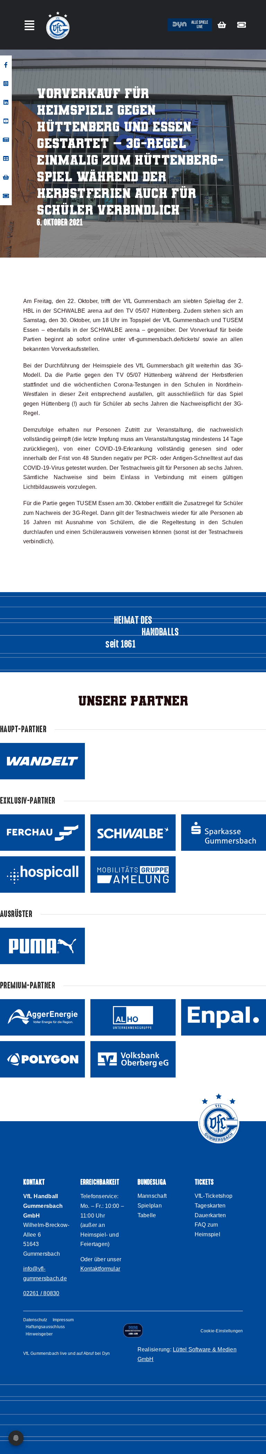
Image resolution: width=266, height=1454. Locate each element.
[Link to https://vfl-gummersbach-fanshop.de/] (222, 25)
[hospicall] (42, 874)
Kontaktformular (100, 1269)
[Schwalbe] (132, 832)
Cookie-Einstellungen (222, 1330)
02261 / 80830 (41, 1293)
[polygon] (42, 1059)
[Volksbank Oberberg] (132, 1059)
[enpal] (223, 1017)
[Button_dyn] (190, 21)
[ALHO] (132, 1017)
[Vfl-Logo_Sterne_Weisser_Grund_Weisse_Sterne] (57, 12)
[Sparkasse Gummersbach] (223, 832)
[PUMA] (42, 946)
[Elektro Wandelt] (42, 761)
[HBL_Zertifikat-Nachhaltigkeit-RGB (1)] (133, 1326)
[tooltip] (6, 64)
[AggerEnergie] (42, 1017)
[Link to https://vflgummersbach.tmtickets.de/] (241, 25)
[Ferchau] (42, 832)
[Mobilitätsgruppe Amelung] (132, 874)
